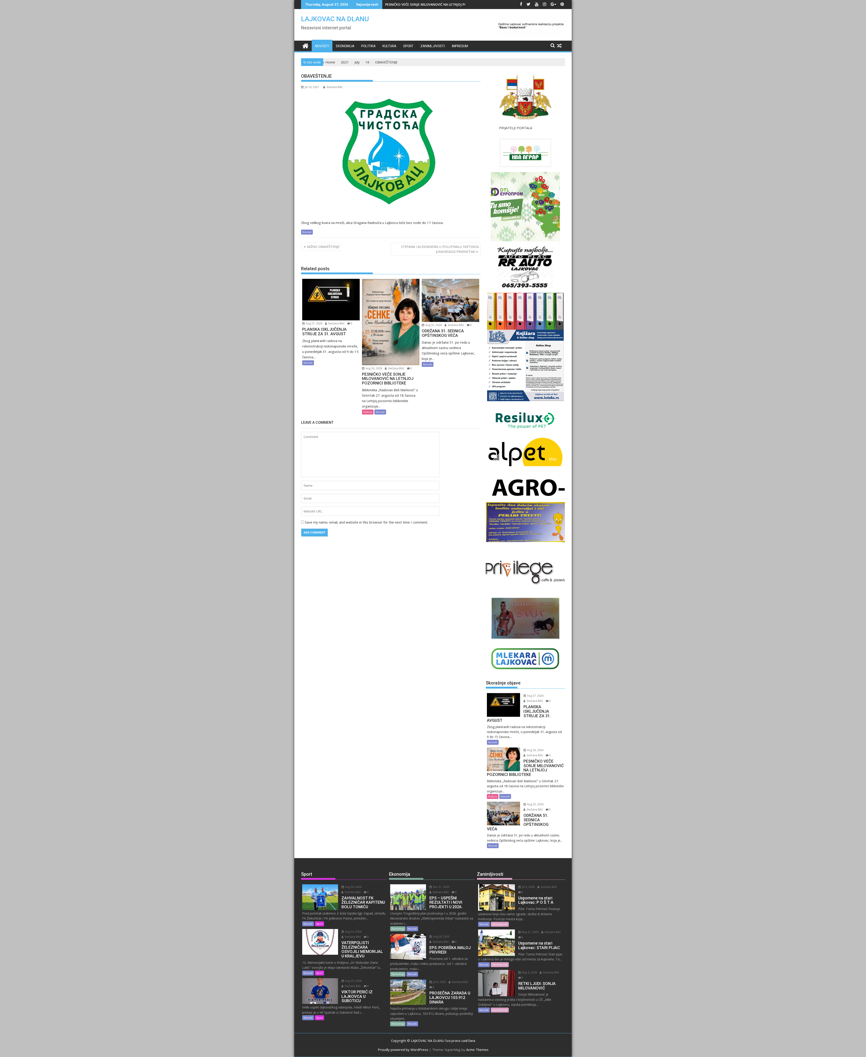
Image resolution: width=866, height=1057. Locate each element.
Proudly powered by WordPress (403, 1049)
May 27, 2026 (530, 932)
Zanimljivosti (432, 46)
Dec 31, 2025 (440, 887)
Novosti (322, 46)
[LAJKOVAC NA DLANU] (305, 45)
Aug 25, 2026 (433, 325)
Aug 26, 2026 (373, 368)
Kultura (389, 46)
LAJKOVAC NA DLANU (335, 19)
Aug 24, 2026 (353, 887)
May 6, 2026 (529, 972)
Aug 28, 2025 (440, 936)
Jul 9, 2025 (439, 982)
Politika (368, 46)
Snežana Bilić (334, 87)
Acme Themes (477, 1049)
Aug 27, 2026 (313, 323)
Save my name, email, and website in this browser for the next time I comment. (366, 522)
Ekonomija (345, 46)
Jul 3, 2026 (528, 887)
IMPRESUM (460, 46)
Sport (408, 46)
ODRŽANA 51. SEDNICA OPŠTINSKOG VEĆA (421, 4)
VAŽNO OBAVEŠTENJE (323, 246)
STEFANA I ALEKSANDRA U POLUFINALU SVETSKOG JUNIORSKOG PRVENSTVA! (440, 249)
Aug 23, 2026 (353, 981)
